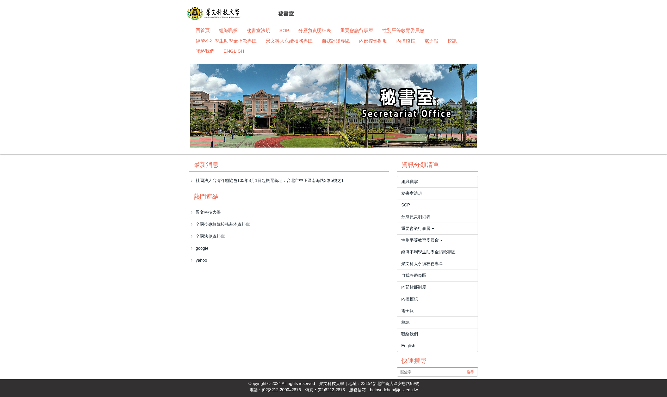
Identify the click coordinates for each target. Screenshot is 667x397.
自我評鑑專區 (336, 41)
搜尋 (470, 372)
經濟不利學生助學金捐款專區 (226, 41)
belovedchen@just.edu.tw (394, 390)
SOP (284, 30)
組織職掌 (228, 30)
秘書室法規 (258, 30)
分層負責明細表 (314, 30)
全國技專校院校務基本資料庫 (223, 224)
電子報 (431, 41)
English (234, 51)
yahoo (201, 260)
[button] (437, 228)
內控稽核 (405, 41)
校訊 (452, 41)
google (202, 248)
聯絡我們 (205, 51)
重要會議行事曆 (356, 30)
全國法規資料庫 (210, 236)
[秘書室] (214, 14)
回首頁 (203, 30)
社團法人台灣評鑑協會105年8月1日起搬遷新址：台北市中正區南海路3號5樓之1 (270, 180)
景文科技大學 (208, 212)
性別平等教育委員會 (403, 30)
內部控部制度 (373, 41)
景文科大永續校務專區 (289, 41)
